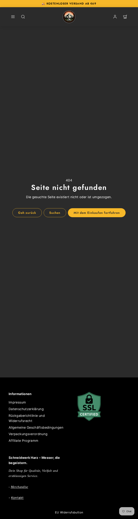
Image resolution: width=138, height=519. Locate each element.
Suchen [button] (54, 213)
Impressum (17, 402)
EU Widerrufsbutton (69, 512)
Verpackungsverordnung (28, 434)
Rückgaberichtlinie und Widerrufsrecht (27, 418)
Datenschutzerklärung (26, 409)
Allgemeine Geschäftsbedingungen (36, 427)
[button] (13, 16)
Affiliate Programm (23, 440)
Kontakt (17, 498)
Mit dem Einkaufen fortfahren (97, 213)
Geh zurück (27, 213)
